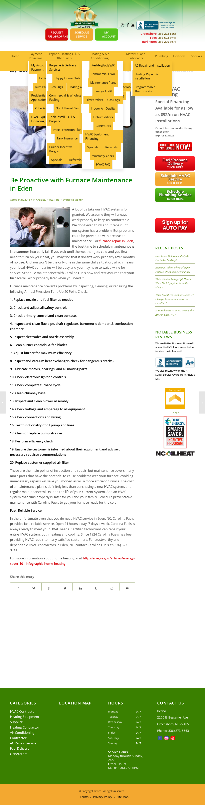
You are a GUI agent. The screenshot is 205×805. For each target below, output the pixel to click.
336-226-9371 (167, 42)
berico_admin (74, 199)
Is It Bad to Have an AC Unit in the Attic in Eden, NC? (174, 312)
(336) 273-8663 (178, 731)
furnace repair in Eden (116, 241)
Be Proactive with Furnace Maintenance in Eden (71, 184)
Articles (40, 199)
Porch (175, 413)
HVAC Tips (52, 199)
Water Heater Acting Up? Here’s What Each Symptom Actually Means (173, 283)
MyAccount (109, 34)
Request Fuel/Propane (57, 34)
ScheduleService (81, 34)
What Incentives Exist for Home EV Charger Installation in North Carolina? (174, 299)
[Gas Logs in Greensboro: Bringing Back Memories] (3, 402)
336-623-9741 (167, 38)
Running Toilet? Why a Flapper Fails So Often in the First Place (172, 269)
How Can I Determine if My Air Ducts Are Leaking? (172, 258)
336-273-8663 (167, 34)
